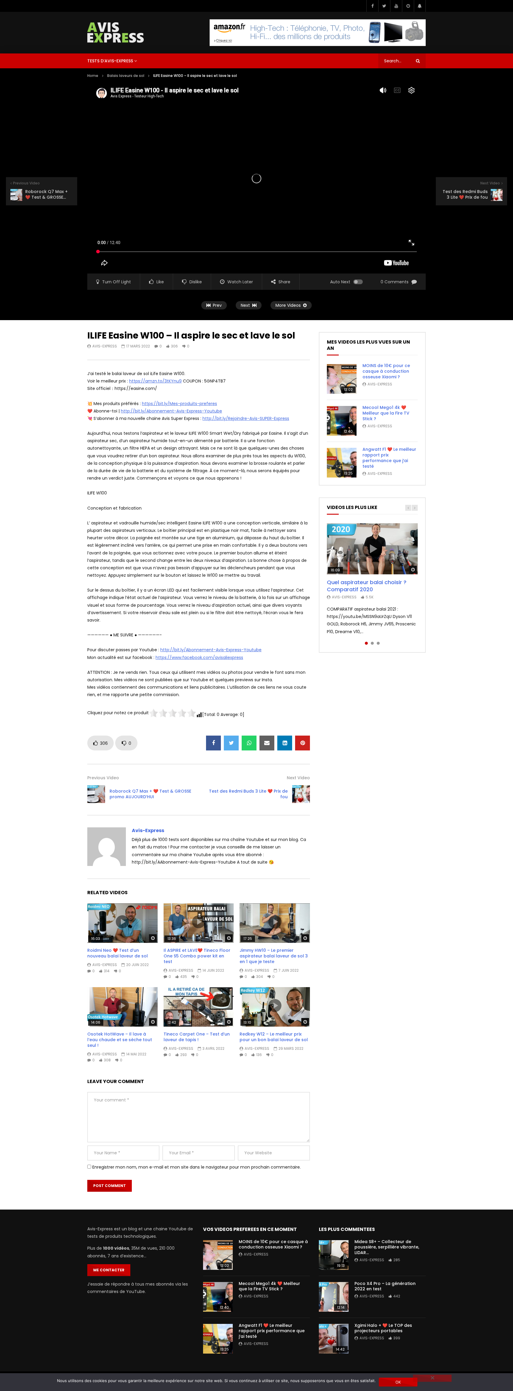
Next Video (298, 778)
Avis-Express (104, 346)
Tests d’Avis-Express (110, 61)
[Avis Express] (115, 32)
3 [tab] (378, 643)
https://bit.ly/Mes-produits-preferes (179, 404)
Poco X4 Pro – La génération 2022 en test (385, 1286)
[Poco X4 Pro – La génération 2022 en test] (334, 1297)
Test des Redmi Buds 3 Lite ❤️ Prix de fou (248, 794)
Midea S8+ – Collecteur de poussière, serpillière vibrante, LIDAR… (386, 1247)
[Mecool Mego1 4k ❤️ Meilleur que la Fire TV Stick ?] (342, 421)
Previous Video (103, 778)
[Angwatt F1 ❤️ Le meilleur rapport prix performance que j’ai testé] (342, 463)
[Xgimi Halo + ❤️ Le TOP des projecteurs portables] (334, 1339)
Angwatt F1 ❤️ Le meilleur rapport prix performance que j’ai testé (389, 457)
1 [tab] (366, 643)
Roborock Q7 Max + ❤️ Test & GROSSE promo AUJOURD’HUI (150, 794)
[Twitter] (384, 6)
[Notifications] (420, 6)
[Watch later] (408, 6)
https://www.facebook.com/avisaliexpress (199, 657)
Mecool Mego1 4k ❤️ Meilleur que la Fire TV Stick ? (385, 413)
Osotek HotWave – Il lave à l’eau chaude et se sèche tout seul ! (119, 1039)
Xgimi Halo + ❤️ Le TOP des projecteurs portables (383, 1328)
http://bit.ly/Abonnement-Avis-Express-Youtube (171, 411)
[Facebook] (372, 6)
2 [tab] (372, 643)
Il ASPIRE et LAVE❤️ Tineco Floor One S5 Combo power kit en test (197, 956)
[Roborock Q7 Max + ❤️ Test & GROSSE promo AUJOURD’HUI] (96, 794)
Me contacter (108, 1270)
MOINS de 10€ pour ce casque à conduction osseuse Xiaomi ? (386, 371)
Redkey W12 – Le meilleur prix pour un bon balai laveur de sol (274, 1037)
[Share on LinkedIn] (284, 743)
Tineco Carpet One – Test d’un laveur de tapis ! (197, 1037)
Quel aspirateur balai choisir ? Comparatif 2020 (366, 585)
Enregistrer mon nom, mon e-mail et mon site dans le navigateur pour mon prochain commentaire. (196, 1167)
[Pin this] (302, 743)
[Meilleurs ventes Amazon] (318, 32)
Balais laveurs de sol (125, 75)
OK (398, 1382)
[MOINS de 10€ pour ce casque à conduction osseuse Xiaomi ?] (342, 379)
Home (92, 75)
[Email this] (266, 743)
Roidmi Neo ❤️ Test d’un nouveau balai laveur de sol (117, 953)
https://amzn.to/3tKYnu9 (155, 381)
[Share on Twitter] (231, 743)
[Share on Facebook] (213, 743)
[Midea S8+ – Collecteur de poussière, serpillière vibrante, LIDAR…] (334, 1255)
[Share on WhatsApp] (249, 743)
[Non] (432, 1378)
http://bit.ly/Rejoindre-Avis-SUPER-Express (245, 418)
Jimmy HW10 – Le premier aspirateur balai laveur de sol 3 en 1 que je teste (274, 956)
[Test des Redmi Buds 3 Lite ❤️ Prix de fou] (301, 794)
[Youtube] (396, 6)
